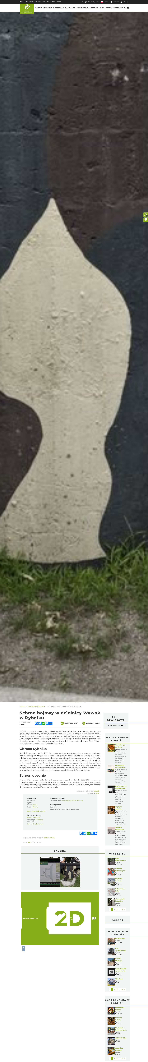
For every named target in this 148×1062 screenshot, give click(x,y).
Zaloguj (125, 2)
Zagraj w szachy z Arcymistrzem (120, 809)
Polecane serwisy (114, 8)
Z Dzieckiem (58, 8)
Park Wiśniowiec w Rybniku (120, 861)
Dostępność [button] (95, 2)
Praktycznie (82, 8)
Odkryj (38, 8)
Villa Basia (119, 979)
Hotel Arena (120, 938)
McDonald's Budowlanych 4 (120, 1030)
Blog (102, 8)
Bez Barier (70, 8)
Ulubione (116, 2)
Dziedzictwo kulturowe (35, 824)
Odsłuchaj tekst (71, 723)
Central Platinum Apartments (120, 961)
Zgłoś (96, 791)
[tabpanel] (50, 872)
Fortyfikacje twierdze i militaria (72, 801)
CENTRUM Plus (121, 1038)
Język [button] (106, 2)
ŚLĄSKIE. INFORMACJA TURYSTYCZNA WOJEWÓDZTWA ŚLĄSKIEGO (40, 1)
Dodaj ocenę (49, 838)
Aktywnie (47, 8)
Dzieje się (94, 8)
